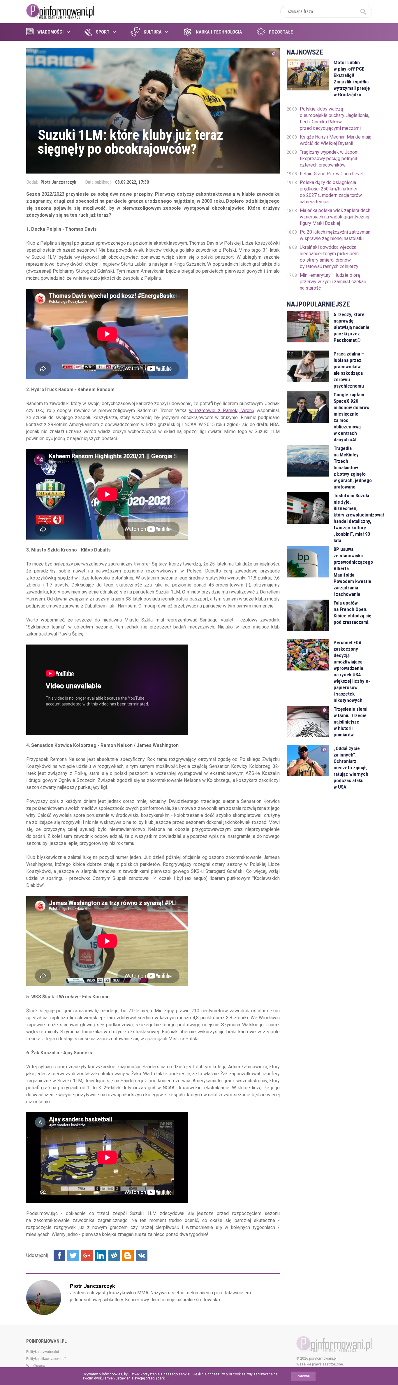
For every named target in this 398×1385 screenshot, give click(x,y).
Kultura (153, 32)
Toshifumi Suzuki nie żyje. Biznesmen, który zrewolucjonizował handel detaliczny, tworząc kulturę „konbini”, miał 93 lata (353, 518)
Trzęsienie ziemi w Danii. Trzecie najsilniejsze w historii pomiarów (350, 722)
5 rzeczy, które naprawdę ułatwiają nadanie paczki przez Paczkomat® (351, 327)
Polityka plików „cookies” (46, 1359)
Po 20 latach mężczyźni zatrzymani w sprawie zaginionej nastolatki (335, 235)
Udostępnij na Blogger (128, 1255)
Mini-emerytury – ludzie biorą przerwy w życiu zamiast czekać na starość (333, 281)
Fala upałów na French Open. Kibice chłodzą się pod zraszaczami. (352, 612)
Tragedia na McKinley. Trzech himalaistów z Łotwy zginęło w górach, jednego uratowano (353, 467)
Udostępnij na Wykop (114, 1255)
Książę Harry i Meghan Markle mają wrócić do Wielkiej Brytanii (335, 140)
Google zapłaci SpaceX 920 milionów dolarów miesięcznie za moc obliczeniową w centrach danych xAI (351, 417)
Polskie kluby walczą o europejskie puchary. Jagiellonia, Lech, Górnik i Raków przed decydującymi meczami (334, 118)
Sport (103, 32)
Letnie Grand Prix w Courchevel (331, 173)
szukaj (363, 11)
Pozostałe (281, 32)
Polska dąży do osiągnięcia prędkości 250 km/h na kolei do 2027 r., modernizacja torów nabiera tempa (331, 192)
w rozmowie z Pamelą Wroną (221, 410)
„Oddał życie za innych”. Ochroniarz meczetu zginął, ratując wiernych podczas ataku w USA (351, 767)
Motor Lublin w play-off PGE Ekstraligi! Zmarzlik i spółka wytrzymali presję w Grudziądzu (352, 78)
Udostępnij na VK (141, 1255)
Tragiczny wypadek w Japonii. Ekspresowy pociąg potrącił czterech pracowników (330, 158)
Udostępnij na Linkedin (100, 1255)
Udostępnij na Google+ (87, 1255)
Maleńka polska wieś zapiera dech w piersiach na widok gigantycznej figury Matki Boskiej (335, 217)
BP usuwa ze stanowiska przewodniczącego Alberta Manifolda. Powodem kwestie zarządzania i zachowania (353, 571)
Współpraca (35, 1366)
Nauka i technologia (219, 32)
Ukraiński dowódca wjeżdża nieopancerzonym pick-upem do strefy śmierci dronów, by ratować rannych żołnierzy (329, 256)
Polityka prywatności (42, 1352)
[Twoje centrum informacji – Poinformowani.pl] (60, 11)
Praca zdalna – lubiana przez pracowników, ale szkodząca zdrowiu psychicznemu (349, 370)
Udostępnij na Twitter (73, 1255)
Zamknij (303, 1376)
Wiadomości (50, 32)
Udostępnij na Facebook (59, 1255)
